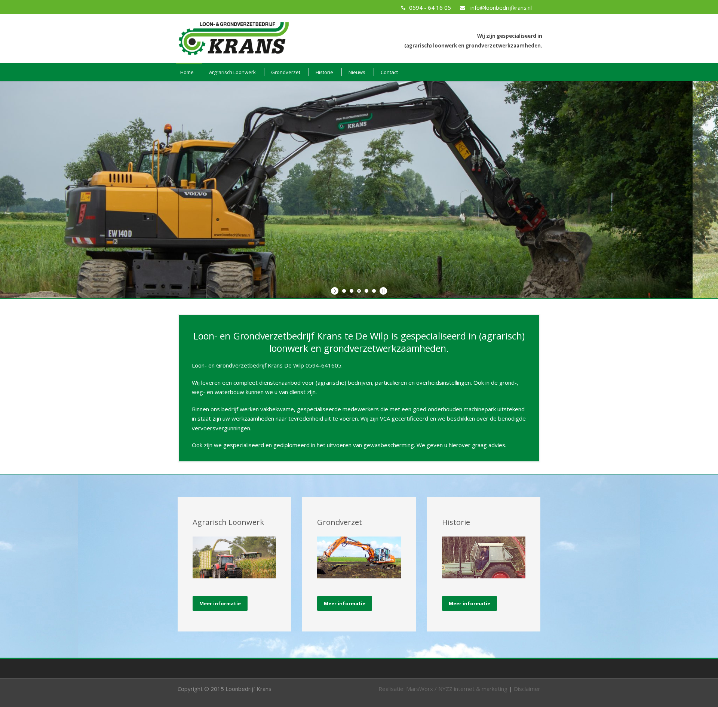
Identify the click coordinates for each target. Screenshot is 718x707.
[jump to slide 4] (366, 291)
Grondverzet (285, 72)
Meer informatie (220, 603)
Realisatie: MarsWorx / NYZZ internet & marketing (442, 688)
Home (187, 72)
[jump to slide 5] (374, 291)
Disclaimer (527, 688)
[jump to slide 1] (344, 291)
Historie (324, 72)
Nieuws (357, 72)
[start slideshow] (335, 291)
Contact (389, 72)
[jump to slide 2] (351, 291)
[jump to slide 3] (359, 291)
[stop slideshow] (382, 291)
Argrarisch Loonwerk (232, 72)
